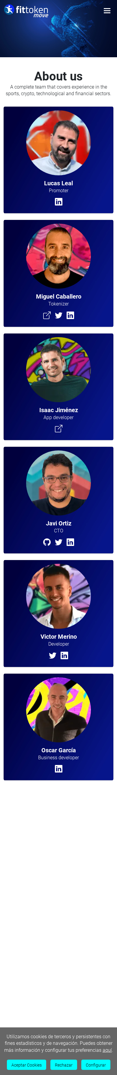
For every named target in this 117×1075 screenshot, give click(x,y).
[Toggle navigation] (107, 10)
